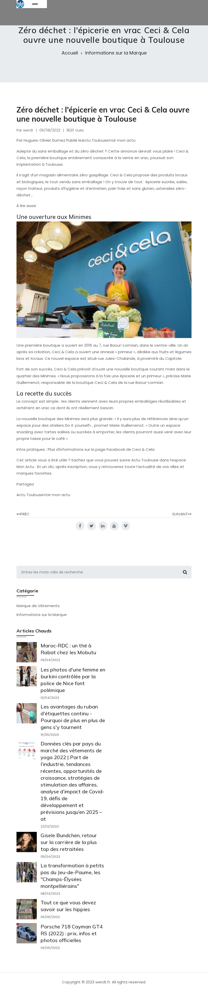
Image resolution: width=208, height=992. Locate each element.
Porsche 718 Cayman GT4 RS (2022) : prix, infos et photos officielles (72, 933)
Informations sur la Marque (116, 53)
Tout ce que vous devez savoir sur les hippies (68, 905)
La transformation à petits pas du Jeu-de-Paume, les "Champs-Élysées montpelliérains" (72, 875)
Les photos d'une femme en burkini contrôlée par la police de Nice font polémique (73, 679)
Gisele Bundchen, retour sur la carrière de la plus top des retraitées (69, 842)
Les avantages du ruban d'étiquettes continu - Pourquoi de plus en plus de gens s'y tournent (73, 716)
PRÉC (25, 514)
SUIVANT (180, 514)
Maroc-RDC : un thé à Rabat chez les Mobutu (68, 649)
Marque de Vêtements (38, 605)
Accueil (70, 53)
